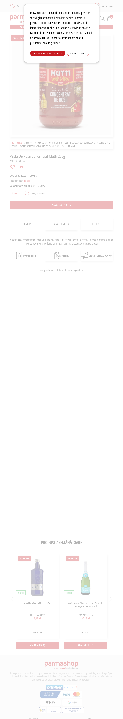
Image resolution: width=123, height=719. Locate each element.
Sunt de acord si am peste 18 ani (47, 53)
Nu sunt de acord (78, 53)
